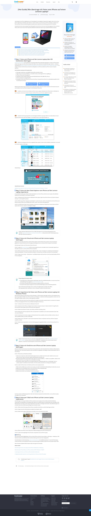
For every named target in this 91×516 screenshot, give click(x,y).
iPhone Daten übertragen (69, 34)
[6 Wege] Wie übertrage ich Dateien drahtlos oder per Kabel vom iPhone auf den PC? (70, 82)
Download (31, 501)
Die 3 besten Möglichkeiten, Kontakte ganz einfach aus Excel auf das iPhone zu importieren (70, 78)
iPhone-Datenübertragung (44, 503)
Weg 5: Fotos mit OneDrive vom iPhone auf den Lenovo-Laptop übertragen (31, 53)
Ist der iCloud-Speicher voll (37, 281)
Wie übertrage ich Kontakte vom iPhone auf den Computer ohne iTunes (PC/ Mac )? (69, 69)
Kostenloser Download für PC (32, 84)
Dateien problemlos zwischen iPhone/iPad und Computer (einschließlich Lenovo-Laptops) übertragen (39, 65)
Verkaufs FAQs (53, 501)
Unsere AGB (28, 510)
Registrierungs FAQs (54, 504)
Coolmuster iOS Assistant (19, 62)
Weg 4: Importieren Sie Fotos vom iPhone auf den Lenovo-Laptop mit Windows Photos (33, 52)
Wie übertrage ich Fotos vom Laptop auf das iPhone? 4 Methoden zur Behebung (29, 447)
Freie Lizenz (32, 504)
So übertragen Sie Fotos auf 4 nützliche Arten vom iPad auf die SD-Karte (70, 86)
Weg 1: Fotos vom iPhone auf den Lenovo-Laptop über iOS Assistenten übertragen (33, 49)
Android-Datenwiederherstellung (45, 499)
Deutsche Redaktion (33, 14)
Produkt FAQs (53, 500)
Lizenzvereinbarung (42, 510)
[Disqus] (38, 482)
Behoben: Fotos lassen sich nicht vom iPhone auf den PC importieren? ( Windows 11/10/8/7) (31, 188)
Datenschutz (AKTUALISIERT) (35, 510)
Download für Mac (70, 58)
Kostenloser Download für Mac (44, 84)
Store (31, 500)
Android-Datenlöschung (44, 500)
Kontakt (31, 499)
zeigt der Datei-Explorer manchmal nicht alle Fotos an (32, 232)
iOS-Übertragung (45, 14)
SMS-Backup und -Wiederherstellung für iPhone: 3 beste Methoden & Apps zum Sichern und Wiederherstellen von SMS (70, 91)
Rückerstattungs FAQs (54, 502)
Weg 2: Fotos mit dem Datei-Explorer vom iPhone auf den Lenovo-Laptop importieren (33, 50)
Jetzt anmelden (73, 503)
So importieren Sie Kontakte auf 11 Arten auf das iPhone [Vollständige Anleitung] (69, 73)
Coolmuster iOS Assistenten (34, 439)
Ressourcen (32, 502)
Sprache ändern (65, 507)
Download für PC (70, 55)
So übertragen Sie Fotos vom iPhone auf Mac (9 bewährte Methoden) (27, 451)
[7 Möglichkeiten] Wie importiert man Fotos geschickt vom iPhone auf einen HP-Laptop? (30, 454)
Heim (37, 2)
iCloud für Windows (25, 247)
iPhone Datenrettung (44, 504)
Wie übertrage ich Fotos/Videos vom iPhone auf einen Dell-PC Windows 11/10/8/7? (29, 449)
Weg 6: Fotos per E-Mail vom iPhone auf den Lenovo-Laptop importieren (31, 55)
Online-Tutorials (53, 499)
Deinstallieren (48, 510)
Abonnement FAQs (54, 503)
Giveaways (31, 503)
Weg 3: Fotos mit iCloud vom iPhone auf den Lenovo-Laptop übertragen (31, 51)
